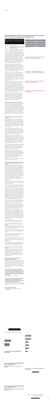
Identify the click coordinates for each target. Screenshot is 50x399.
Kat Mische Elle (13, 45)
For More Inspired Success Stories (14, 329)
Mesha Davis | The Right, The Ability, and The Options (35, 91)
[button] (28, 335)
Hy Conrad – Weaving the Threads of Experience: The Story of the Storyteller (35, 72)
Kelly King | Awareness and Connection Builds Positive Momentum (34, 81)
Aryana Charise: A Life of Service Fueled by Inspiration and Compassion (35, 57)
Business (7, 10)
